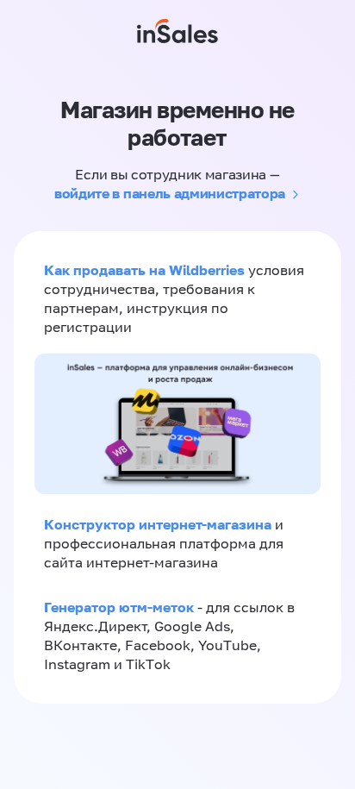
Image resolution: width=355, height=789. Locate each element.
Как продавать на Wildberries (144, 270)
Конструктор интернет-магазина (157, 524)
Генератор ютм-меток (119, 607)
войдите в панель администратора (169, 193)
